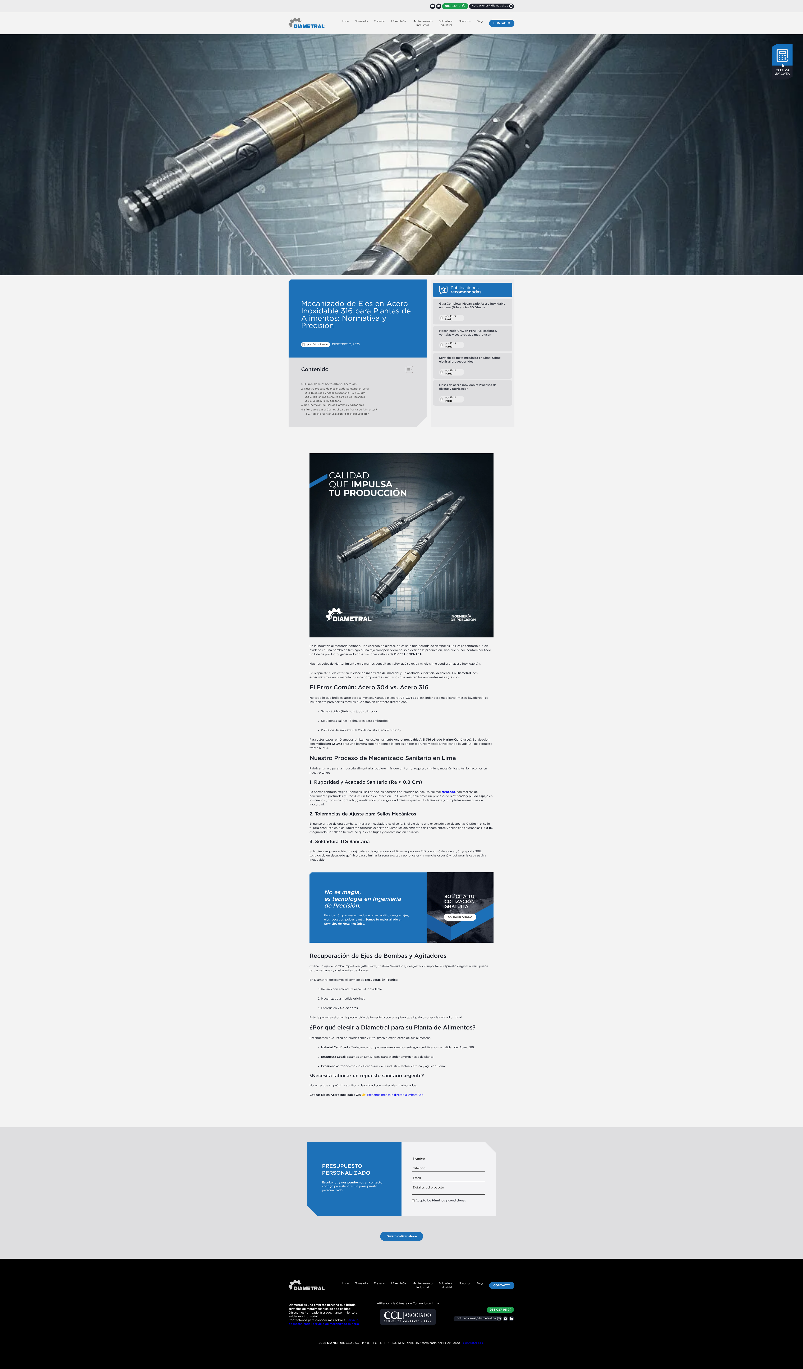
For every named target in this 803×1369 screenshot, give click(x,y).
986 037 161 (453, 6)
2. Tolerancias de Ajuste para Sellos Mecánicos (337, 397)
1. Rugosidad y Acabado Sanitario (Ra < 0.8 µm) (337, 393)
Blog (480, 21)
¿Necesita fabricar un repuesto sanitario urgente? (339, 414)
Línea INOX (398, 21)
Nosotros (465, 21)
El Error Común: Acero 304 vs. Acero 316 (330, 384)
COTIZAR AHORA (460, 917)
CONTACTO (501, 23)
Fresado (379, 21)
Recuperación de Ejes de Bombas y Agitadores (334, 405)
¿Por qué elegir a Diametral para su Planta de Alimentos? (340, 410)
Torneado (361, 21)
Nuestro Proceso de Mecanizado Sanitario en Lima (336, 389)
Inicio (345, 21)
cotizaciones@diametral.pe (476, 1318)
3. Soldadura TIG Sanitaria (325, 401)
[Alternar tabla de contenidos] (407, 369)
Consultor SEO (474, 1343)
